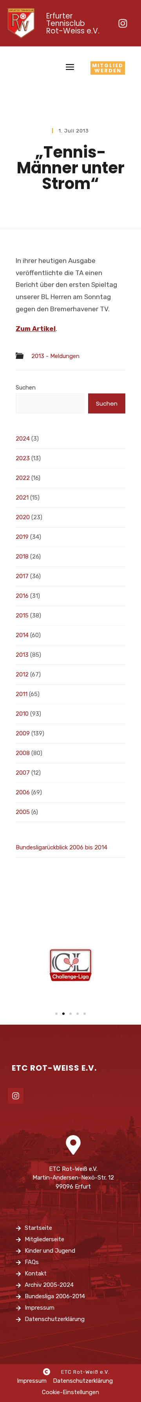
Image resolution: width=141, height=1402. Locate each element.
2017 (22, 576)
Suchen (26, 387)
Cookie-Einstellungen (70, 1392)
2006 (23, 792)
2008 (23, 753)
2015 (22, 615)
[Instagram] (122, 23)
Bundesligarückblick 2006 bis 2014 (61, 847)
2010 (22, 713)
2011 (21, 694)
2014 (22, 635)
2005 (23, 812)
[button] (56, 1013)
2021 (22, 497)
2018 (22, 556)
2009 (23, 733)
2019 (22, 536)
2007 (23, 772)
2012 (22, 674)
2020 (23, 517)
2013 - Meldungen (55, 356)
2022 (23, 477)
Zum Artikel (36, 329)
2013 (22, 654)
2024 (23, 438)
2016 (22, 595)
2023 (23, 458)
